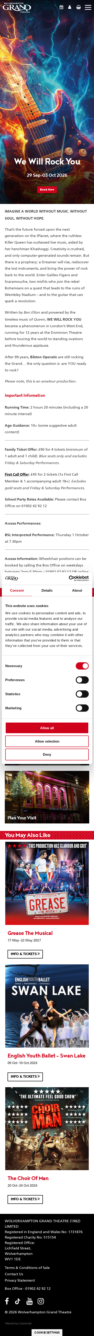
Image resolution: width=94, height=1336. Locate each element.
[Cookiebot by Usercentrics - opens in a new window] (69, 578)
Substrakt (25, 1323)
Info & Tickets (24, 954)
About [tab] (77, 590)
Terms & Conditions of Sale (27, 1268)
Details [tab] (47, 590)
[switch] (82, 680)
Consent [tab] (17, 590)
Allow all (47, 728)
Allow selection (47, 741)
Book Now (47, 189)
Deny (47, 754)
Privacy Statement (20, 1281)
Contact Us (14, 1274)
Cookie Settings (47, 1332)
